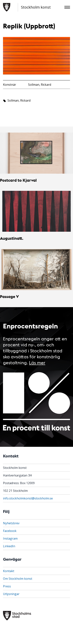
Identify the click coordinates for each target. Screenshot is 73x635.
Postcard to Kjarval (18, 180)
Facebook (9, 531)
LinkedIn (9, 546)
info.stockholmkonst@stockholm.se (28, 498)
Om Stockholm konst (17, 579)
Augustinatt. (11, 238)
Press (7, 586)
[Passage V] (36, 269)
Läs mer (37, 362)
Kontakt (8, 571)
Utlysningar (11, 594)
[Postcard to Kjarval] (36, 153)
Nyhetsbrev (11, 523)
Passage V (9, 296)
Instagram (10, 538)
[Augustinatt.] (36, 211)
